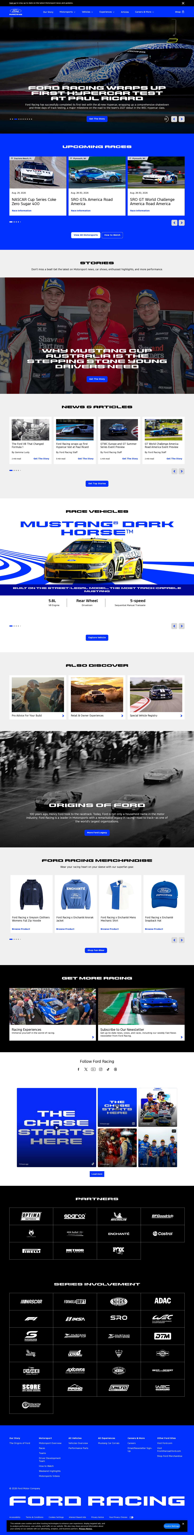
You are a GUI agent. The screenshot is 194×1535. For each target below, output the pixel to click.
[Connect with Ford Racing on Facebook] (78, 1071)
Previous (174, 223)
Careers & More (143, 12)
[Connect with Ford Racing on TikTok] (108, 1071)
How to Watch (46, 1466)
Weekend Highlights (50, 1471)
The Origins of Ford (19, 1443)
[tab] (11, 221)
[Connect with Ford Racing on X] (86, 1071)
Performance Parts (78, 1448)
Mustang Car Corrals (108, 1443)
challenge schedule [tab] (31, 119)
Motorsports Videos (49, 1476)
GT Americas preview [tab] (12, 119)
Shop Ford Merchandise (169, 1456)
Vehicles (86, 12)
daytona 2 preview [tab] (16, 119)
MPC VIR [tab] (27, 119)
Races (42, 1448)
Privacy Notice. (85, 1529)
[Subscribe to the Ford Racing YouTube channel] (93, 1071)
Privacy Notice (97, 1517)
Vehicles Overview (78, 1443)
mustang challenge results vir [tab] (29, 119)
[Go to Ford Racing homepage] (97, 1501)
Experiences (106, 12)
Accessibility (14, 1517)
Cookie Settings (172, 1526)
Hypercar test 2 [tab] (14, 119)
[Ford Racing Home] (15, 11)
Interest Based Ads (77, 1517)
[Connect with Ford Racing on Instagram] (100, 1071)
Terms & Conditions (34, 1517)
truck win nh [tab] (25, 119)
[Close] (183, 1526)
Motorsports (66, 12)
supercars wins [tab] (23, 119)
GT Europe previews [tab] (10, 119)
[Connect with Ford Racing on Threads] (115, 1071)
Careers (132, 1443)
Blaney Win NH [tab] (20, 119)
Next (182, 223)
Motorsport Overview (50, 1443)
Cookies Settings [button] (56, 1517)
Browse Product (21, 929)
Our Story (48, 12)
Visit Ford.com (164, 1443)
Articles (125, 12)
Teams (42, 1453)
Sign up (12, 3)
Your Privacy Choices (118, 1517)
